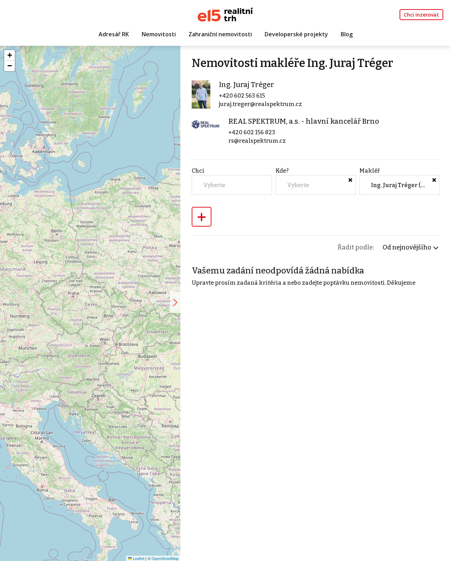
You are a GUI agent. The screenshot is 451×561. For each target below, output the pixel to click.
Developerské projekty (296, 34)
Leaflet (138, 558)
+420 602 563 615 (242, 95)
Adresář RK (114, 34)
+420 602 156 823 (251, 132)
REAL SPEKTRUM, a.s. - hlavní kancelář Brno (303, 121)
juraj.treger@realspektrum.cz (260, 104)
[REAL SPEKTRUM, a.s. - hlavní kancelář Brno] (206, 124)
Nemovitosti (159, 34)
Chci (198, 170)
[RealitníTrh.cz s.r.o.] (225, 14)
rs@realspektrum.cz (257, 140)
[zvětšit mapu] (175, 302)
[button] (9, 55)
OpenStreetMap (165, 558)
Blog (347, 34)
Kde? (282, 170)
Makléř (369, 170)
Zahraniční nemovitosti (220, 34)
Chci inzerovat (421, 14)
